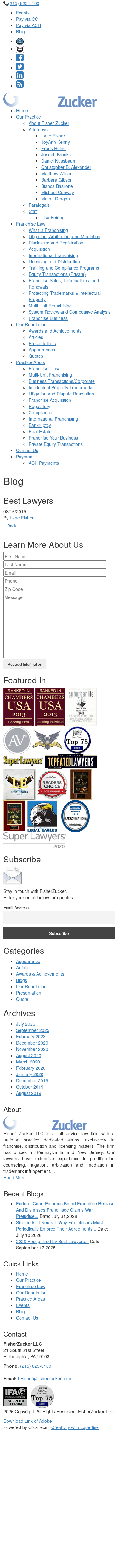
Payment (25, 456)
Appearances (42, 349)
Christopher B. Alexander (66, 167)
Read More (14, 1177)
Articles (36, 337)
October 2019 (29, 1087)
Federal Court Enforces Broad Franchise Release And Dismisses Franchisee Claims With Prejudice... (65, 1209)
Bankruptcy (40, 425)
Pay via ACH (28, 25)
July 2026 (25, 1024)
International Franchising (53, 255)
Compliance (40, 412)
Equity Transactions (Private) (57, 274)
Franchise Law (30, 224)
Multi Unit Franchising (50, 305)
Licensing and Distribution (54, 261)
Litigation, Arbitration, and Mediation (64, 236)
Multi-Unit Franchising (50, 375)
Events (23, 12)
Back (12, 525)
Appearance (28, 961)
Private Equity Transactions (56, 444)
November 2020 (32, 1049)
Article (22, 967)
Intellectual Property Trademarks (61, 387)
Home (22, 110)
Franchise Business (48, 318)
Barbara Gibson (57, 180)
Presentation (28, 993)
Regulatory (39, 406)
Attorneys (38, 129)
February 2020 (31, 1068)
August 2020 (28, 1055)
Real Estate (40, 431)
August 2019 (28, 1093)
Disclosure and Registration (56, 242)
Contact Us (27, 450)
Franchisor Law (44, 368)
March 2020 (28, 1061)
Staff (33, 211)
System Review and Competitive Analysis (69, 312)
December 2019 (32, 1080)
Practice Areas (30, 362)
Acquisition (39, 249)
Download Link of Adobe (27, 1421)
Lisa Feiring (53, 217)
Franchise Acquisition (50, 400)
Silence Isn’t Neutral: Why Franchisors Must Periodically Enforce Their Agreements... (59, 1225)
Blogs (21, 980)
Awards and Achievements (55, 331)
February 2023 (31, 1036)
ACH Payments (44, 463)
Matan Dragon (55, 198)
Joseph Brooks (56, 154)
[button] (20, 41)
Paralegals (39, 205)
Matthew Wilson (57, 173)
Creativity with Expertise (75, 1427)
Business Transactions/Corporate (62, 381)
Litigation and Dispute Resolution (61, 393)
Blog (20, 31)
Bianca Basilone (57, 186)
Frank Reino (53, 148)
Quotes (36, 356)
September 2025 (32, 1030)
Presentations (42, 343)
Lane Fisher (53, 135)
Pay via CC (27, 19)
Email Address (16, 908)
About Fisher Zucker (49, 123)
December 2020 (32, 1043)
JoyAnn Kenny (55, 142)
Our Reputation (31, 324)
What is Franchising (48, 230)
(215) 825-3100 (23, 3)
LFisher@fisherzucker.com (44, 1378)
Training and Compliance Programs (64, 268)
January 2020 (29, 1074)
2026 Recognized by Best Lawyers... (52, 1241)
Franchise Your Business (53, 438)
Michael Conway (57, 192)
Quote (22, 999)
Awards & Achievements (40, 974)
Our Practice (28, 117)
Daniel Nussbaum (58, 161)
